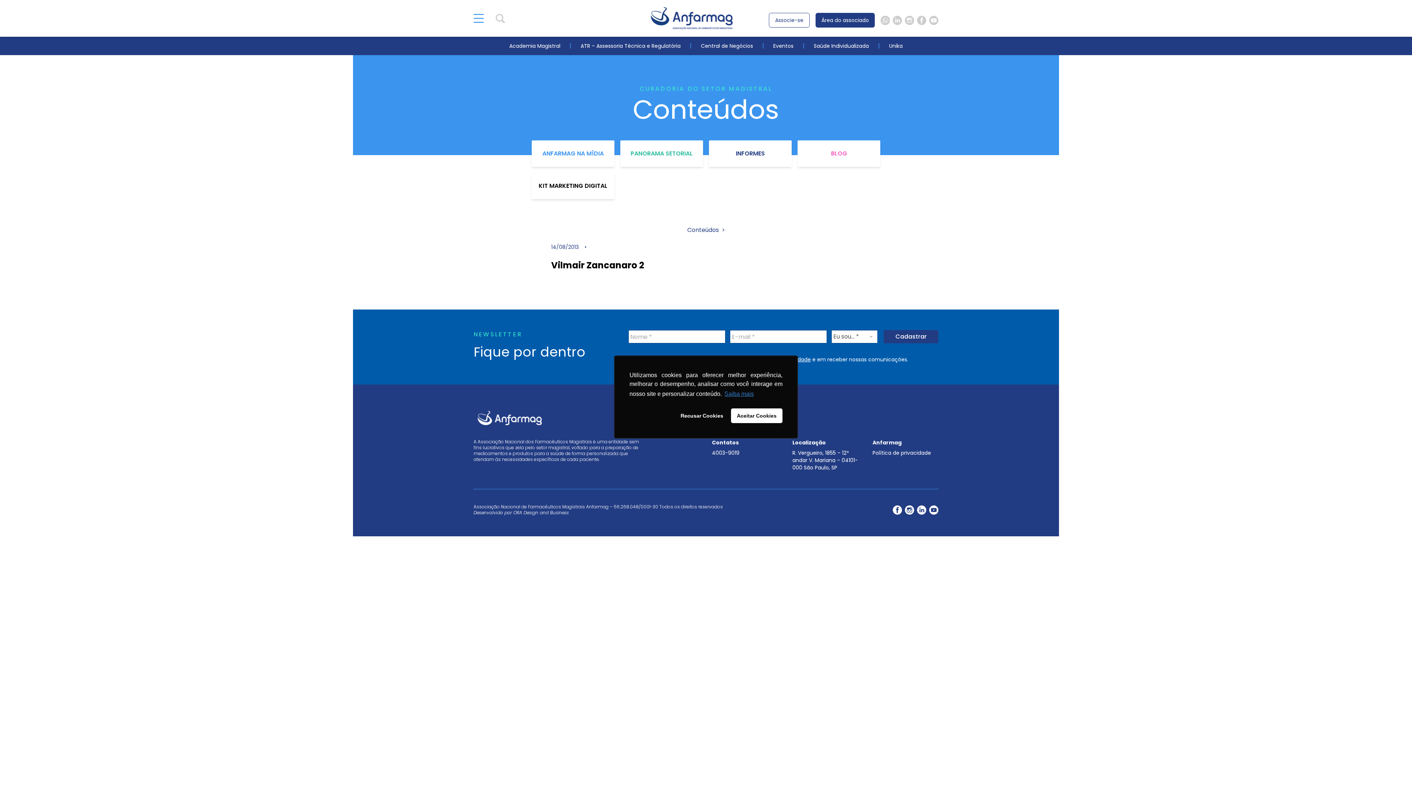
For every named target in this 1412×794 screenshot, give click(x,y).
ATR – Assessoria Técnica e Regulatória (631, 46)
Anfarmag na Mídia (573, 153)
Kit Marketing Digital (573, 186)
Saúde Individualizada (841, 46)
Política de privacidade (902, 453)
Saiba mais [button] (739, 394)
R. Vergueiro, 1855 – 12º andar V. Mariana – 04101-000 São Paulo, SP (825, 460)
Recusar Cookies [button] (702, 416)
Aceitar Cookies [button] (757, 416)
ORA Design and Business (541, 512)
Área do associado (845, 20)
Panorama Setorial (662, 153)
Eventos (783, 46)
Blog (839, 153)
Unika (896, 46)
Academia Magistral (534, 46)
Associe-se (789, 20)
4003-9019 (725, 453)
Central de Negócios (727, 46)
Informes (750, 153)
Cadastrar (911, 336)
